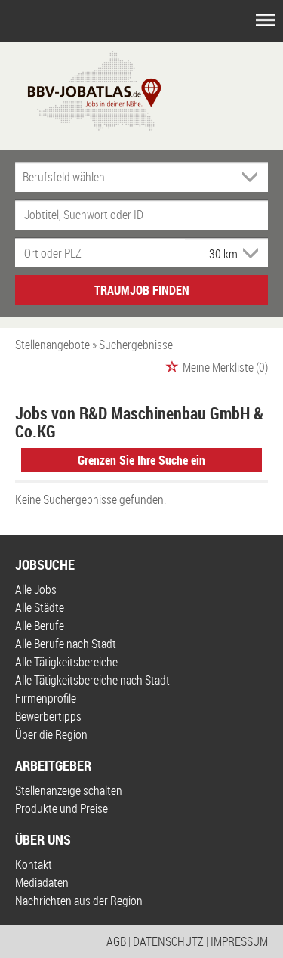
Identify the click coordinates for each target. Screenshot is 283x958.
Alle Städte (39, 607)
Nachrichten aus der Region (79, 900)
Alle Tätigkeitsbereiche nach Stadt (92, 680)
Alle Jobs (36, 589)
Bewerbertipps (48, 716)
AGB (116, 941)
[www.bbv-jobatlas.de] (81, 89)
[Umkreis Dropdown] (249, 253)
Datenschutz (168, 941)
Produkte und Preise (61, 808)
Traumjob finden (141, 290)
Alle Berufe (39, 625)
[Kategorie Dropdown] (253, 177)
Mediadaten (42, 882)
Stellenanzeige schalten (68, 790)
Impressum (239, 941)
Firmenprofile (45, 698)
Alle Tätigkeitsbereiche (66, 662)
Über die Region (51, 734)
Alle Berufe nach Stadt (65, 643)
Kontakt (33, 864)
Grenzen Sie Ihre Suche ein (141, 460)
